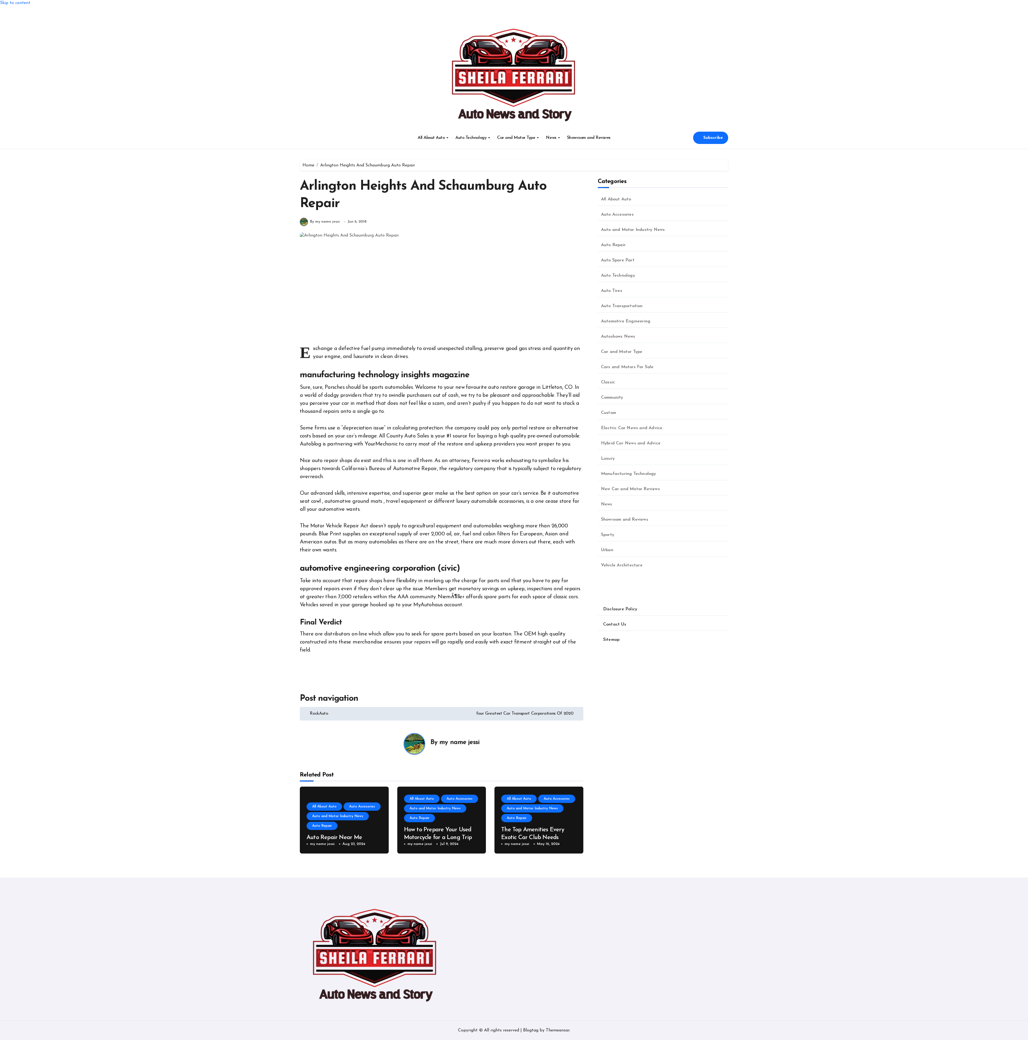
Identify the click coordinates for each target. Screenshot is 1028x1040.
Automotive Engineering (625, 321)
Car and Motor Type (516, 138)
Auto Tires (611, 291)
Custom (608, 413)
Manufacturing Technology (628, 474)
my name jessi (459, 742)
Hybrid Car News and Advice (630, 443)
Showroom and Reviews (588, 138)
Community (612, 397)
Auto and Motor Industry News (337, 816)
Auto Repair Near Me (334, 838)
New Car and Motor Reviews (630, 489)
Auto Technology (470, 138)
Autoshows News (618, 336)
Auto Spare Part (617, 260)
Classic (608, 382)
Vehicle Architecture (621, 565)
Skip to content (15, 3)
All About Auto (431, 138)
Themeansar (557, 1030)
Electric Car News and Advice (632, 428)
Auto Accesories (362, 806)
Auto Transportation (622, 306)
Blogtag (530, 1030)
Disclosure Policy (620, 609)
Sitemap (611, 640)
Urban (607, 550)
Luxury (608, 458)
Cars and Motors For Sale (627, 367)
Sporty (607, 535)
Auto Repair (322, 826)
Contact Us (614, 624)
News (551, 138)
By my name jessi (325, 222)
